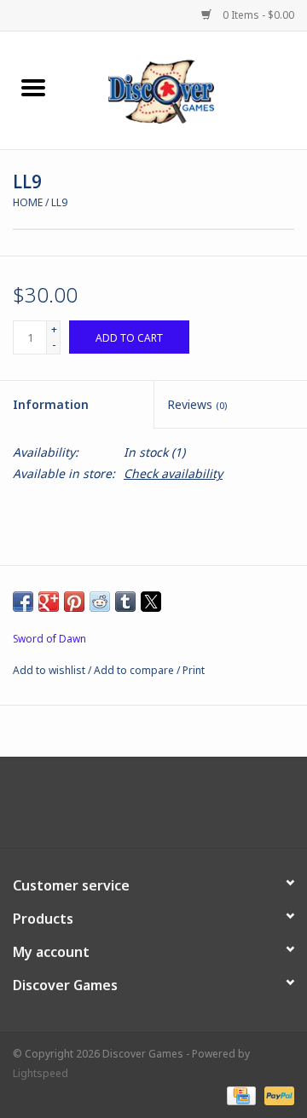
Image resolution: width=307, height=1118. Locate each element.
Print (193, 670)
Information (51, 404)
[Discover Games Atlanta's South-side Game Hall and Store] (186, 89)
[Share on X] (151, 601)
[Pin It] (74, 601)
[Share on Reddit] (100, 601)
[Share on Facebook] (23, 601)
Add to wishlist (50, 670)
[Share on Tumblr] (125, 601)
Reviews (197, 404)
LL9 (59, 202)
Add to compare (135, 670)
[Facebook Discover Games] (153, 808)
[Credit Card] (239, 1094)
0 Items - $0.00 (257, 15)
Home (28, 202)
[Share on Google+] (48, 601)
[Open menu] (33, 87)
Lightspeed (40, 1073)
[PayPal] (276, 1094)
